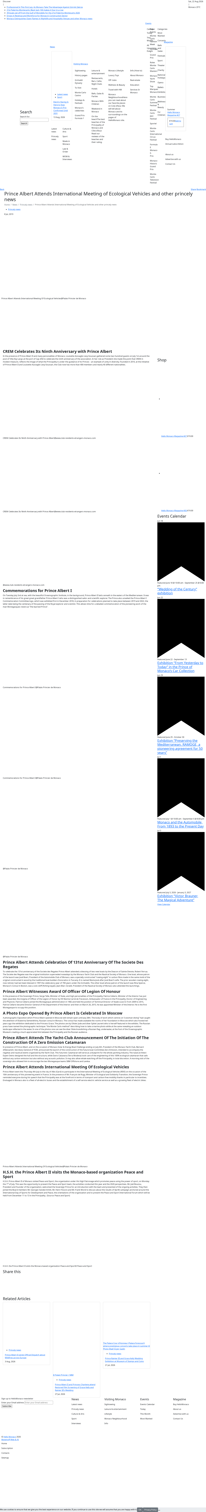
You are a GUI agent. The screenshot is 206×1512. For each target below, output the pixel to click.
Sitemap (5, 1457)
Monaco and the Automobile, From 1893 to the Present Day (180, 824)
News (52, 47)
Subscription (7, 1448)
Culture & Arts (78, 1414)
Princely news (26, 204)
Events (148, 23)
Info (106, 1423)
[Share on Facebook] (76, 1276)
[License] (20, 1439)
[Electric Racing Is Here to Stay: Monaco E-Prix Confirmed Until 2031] (62, 71)
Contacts (5, 1453)
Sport (59, 97)
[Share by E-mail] (76, 1282)
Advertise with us (181, 1414)
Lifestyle (108, 1414)
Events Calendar (147, 1404)
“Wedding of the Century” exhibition (177, 591)
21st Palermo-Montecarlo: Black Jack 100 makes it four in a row (35, 10)
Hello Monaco (9, 1436)
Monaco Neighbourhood (115, 1418)
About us (177, 1409)
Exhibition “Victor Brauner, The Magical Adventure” (177, 898)
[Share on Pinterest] (76, 1285)
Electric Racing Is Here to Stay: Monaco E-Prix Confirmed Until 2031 (61, 108)
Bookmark (201, 189)
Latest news (62, 94)
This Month (145, 1414)
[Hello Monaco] (30, 97)
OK (140, 1509)
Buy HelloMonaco (181, 1404)
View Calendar (163, 904)
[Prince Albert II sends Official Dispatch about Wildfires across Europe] (26, 1324)
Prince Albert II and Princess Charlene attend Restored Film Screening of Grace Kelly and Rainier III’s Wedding (75, 1387)
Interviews (76, 1423)
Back (2, 189)
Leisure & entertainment (115, 1409)
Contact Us (178, 1418)
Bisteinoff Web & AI (10, 1439)
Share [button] (193, 189)
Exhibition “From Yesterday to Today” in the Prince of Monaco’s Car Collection (180, 666)
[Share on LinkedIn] (76, 1288)
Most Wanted (146, 1418)
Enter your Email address (12, 1402)
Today (143, 1409)
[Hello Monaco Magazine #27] (175, 76)
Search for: (25, 116)
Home (4, 1443)
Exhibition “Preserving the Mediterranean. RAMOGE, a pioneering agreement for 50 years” (180, 746)
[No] (159, 1510)
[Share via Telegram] (76, 1294)
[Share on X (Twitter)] (76, 1279)
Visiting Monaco (80, 64)
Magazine (168, 42)
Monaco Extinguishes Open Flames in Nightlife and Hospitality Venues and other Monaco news (49, 18)
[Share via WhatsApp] (76, 1291)
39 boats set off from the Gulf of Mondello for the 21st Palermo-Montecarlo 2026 (43, 13)
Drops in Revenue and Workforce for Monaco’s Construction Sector (37, 15)
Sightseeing (109, 1404)
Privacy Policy (150, 1509)
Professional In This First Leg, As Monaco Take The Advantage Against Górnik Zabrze (45, 7)
